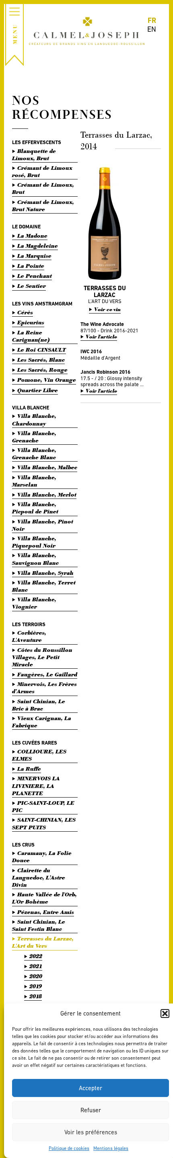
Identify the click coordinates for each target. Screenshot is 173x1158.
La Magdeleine (37, 245)
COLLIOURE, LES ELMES (39, 755)
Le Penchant (34, 276)
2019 (35, 986)
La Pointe (30, 266)
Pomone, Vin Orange (46, 380)
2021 (35, 966)
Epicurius (30, 322)
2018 (35, 996)
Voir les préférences (90, 1132)
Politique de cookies (69, 1148)
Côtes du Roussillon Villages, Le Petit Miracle (42, 657)
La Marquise (34, 255)
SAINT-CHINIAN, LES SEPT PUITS (44, 823)
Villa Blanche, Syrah (45, 573)
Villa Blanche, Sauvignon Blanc (35, 559)
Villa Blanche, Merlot (46, 494)
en (151, 29)
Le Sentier (31, 286)
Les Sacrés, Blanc (41, 359)
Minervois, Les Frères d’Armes (44, 688)
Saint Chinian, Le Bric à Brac (38, 705)
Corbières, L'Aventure (29, 636)
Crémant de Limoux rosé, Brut (42, 172)
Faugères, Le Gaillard (47, 674)
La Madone (32, 235)
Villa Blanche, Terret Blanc (44, 586)
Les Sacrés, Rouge (42, 369)
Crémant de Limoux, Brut (43, 188)
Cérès (25, 312)
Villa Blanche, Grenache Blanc (34, 454)
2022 (35, 956)
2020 (35, 976)
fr (152, 20)
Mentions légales (110, 1148)
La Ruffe (29, 768)
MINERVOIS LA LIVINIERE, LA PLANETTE (36, 785)
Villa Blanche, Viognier (34, 603)
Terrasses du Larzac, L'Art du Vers (43, 942)
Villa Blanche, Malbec (47, 467)
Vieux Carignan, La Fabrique (41, 722)
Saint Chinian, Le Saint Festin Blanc (38, 925)
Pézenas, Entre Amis (45, 912)
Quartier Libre (37, 390)
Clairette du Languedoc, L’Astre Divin (38, 877)
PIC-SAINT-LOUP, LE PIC (43, 807)
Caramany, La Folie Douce (42, 857)
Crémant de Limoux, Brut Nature (43, 206)
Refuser (90, 1110)
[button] (165, 1013)
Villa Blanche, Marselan (34, 481)
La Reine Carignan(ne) (31, 336)
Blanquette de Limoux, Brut (34, 155)
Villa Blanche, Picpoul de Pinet (35, 508)
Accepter (90, 1088)
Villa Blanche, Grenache (34, 437)
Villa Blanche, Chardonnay (34, 420)
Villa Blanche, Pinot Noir (42, 525)
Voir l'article (101, 337)
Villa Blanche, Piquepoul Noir (34, 542)
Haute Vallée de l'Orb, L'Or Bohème (44, 898)
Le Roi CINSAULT (41, 349)
